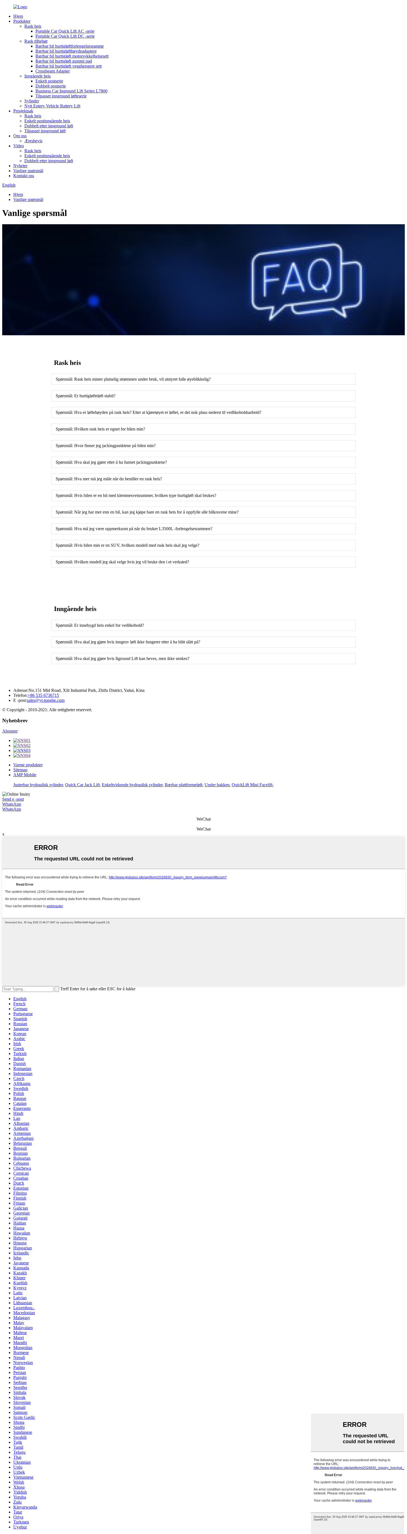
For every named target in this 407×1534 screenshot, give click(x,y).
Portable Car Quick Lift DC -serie (65, 36)
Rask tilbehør (36, 41)
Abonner (10, 731)
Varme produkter (28, 764)
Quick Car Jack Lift (82, 784)
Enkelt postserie (49, 81)
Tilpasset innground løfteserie (61, 96)
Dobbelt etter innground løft (48, 125)
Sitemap (20, 769)
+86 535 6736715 (43, 695)
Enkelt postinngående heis (47, 120)
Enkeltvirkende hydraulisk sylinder (132, 784)
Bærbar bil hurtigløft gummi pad (63, 61)
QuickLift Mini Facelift (252, 784)
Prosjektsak (23, 111)
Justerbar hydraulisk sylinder (38, 784)
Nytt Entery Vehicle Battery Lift (52, 106)
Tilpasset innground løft (45, 130)
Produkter (21, 21)
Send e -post (13, 799)
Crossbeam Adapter (52, 71)
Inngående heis (37, 76)
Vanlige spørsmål (28, 170)
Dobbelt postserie (50, 86)
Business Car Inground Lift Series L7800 (71, 91)
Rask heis (32, 26)
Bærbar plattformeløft (183, 784)
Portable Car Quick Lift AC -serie (64, 31)
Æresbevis (33, 140)
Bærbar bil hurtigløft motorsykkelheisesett (72, 56)
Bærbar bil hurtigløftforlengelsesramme (69, 46)
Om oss (20, 135)
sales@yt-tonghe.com (46, 700)
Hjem (18, 16)
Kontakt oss (23, 175)
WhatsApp (11, 804)
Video (18, 145)
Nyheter (20, 165)
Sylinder (31, 101)
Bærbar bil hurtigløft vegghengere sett (68, 66)
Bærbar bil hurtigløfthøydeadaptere (66, 51)
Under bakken (217, 784)
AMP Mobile (24, 774)
